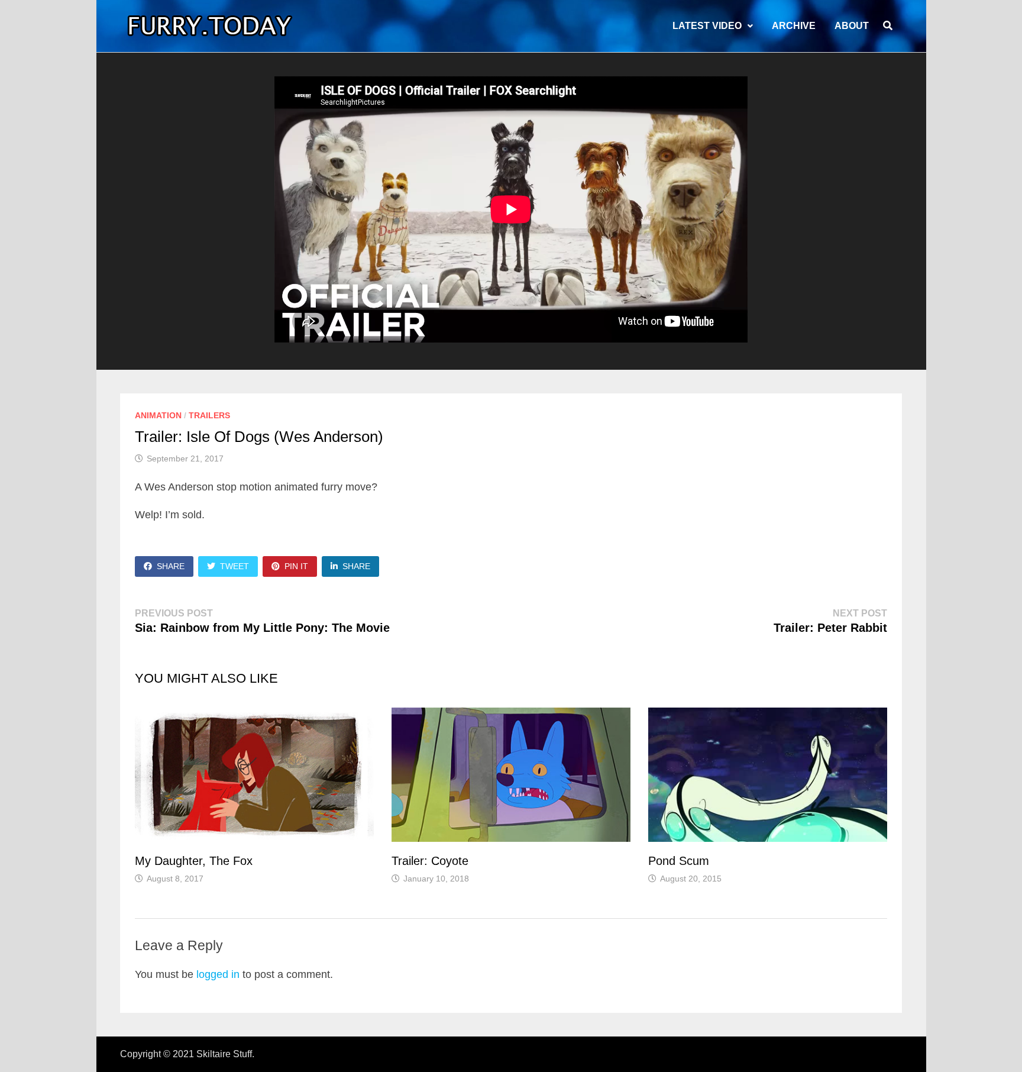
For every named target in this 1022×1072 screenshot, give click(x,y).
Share (171, 566)
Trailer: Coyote (430, 860)
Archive (794, 26)
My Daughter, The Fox (194, 860)
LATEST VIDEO (707, 26)
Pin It (296, 566)
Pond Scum (678, 860)
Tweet (234, 566)
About (852, 26)
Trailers (209, 415)
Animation (158, 415)
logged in (218, 974)
